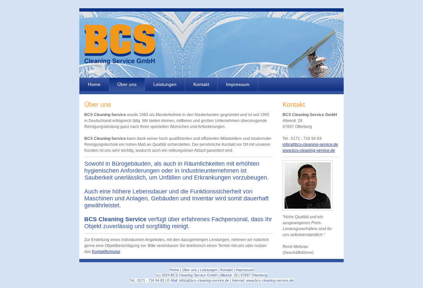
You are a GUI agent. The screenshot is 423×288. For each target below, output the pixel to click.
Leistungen (164, 84)
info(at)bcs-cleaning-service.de (310, 144)
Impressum (238, 84)
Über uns (126, 84)
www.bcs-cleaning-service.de (309, 150)
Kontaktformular (106, 251)
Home (94, 84)
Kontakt (201, 84)
